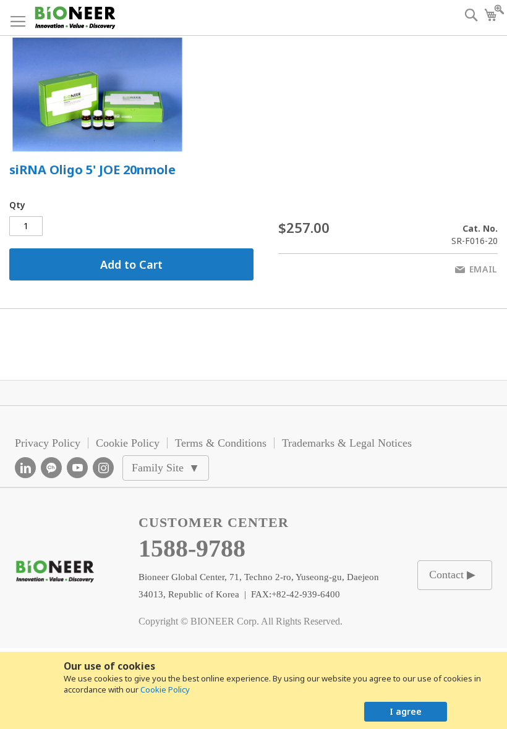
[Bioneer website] (74, 17)
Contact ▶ (452, 574)
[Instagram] (103, 467)
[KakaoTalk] (51, 467)
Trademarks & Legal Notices (347, 443)
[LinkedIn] (25, 467)
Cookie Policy (165, 689)
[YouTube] (77, 467)
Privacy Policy (47, 443)
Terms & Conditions (220, 443)
